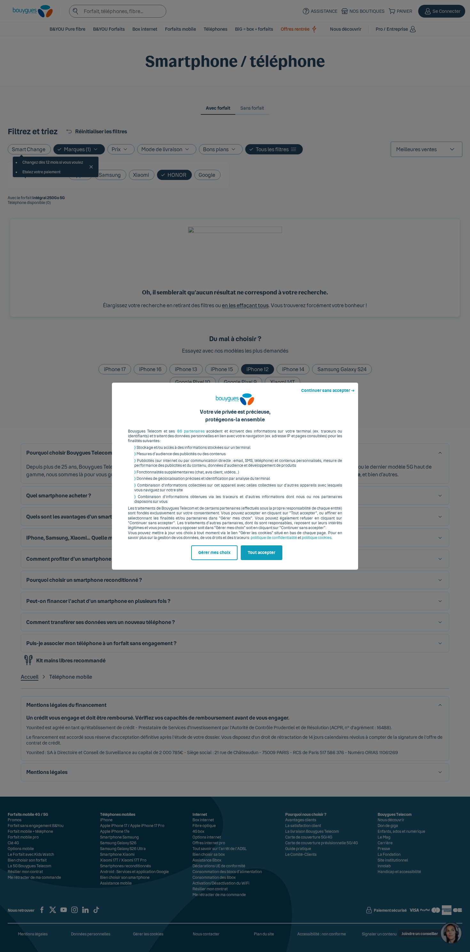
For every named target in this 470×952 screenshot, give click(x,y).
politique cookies (317, 537)
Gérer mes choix (214, 552)
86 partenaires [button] (191, 431)
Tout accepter (261, 552)
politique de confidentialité (274, 537)
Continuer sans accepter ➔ (328, 390)
